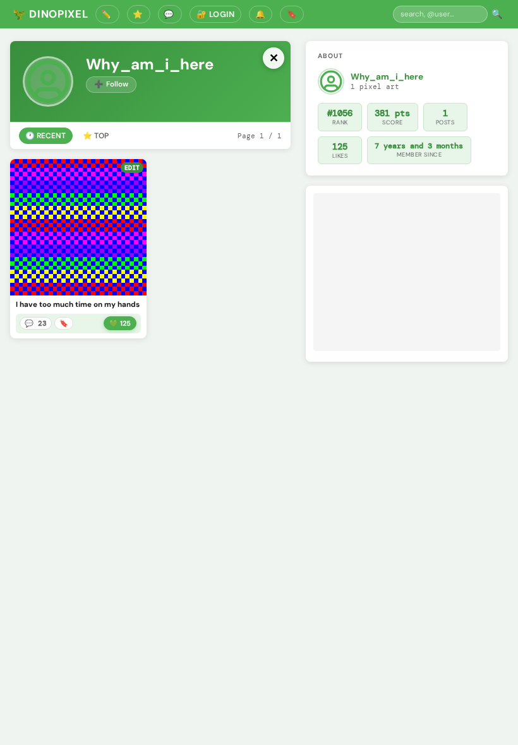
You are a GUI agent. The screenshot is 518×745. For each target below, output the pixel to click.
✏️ (75, 283)
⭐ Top (96, 136)
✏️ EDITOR (107, 14)
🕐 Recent (45, 136)
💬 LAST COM (170, 14)
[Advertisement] (406, 272)
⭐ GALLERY (139, 14)
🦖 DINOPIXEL (50, 14)
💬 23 (36, 323)
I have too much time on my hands (78, 304)
